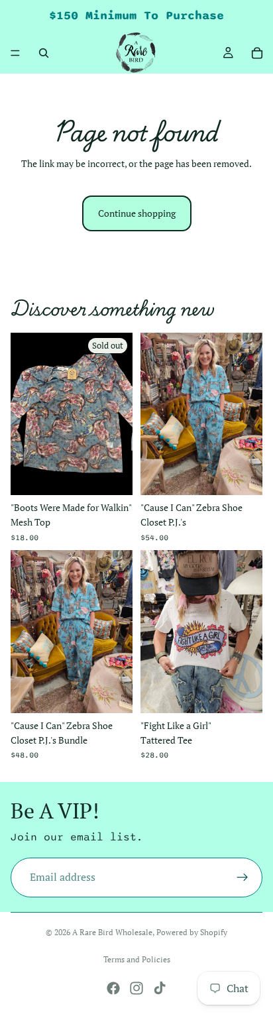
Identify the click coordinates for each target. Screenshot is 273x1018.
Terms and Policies (136, 959)
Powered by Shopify (191, 932)
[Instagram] (136, 988)
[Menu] (15, 53)
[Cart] (257, 53)
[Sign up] (242, 878)
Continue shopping (137, 213)
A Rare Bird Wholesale (112, 932)
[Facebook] (113, 988)
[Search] (43, 53)
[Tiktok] (160, 988)
